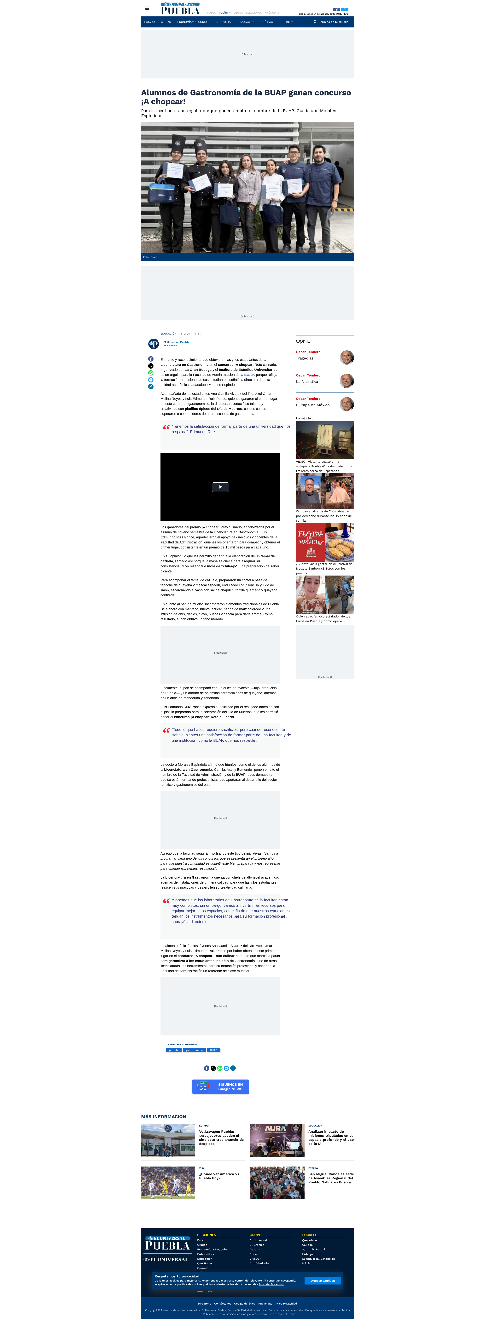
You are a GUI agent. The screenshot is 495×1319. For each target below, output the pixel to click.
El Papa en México (313, 405)
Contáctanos (222, 1303)
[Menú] (147, 8)
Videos (238, 12)
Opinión (288, 21)
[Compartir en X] (151, 366)
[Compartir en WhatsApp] (151, 373)
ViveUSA (256, 1258)
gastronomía (194, 1050)
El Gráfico (257, 1244)
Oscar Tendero (308, 352)
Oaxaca (307, 1244)
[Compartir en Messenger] (151, 379)
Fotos (211, 12)
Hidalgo (307, 1254)
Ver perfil (170, 345)
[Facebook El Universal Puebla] (336, 9)
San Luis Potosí (313, 1249)
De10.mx (256, 1249)
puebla (174, 1050)
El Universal (258, 1240)
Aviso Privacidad (286, 1303)
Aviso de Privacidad (271, 1284)
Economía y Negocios (192, 21)
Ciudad (166, 21)
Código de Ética (244, 1303)
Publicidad (265, 1303)
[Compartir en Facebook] (151, 359)
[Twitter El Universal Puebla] (344, 9)
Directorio (204, 1303)
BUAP (214, 1050)
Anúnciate (272, 12)
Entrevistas (223, 21)
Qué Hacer (268, 21)
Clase (254, 1254)
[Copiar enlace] (151, 386)
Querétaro (309, 1240)
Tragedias (305, 358)
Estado (149, 21)
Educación (246, 21)
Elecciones (254, 12)
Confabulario (259, 1263)
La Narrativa (307, 381)
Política (224, 12)
